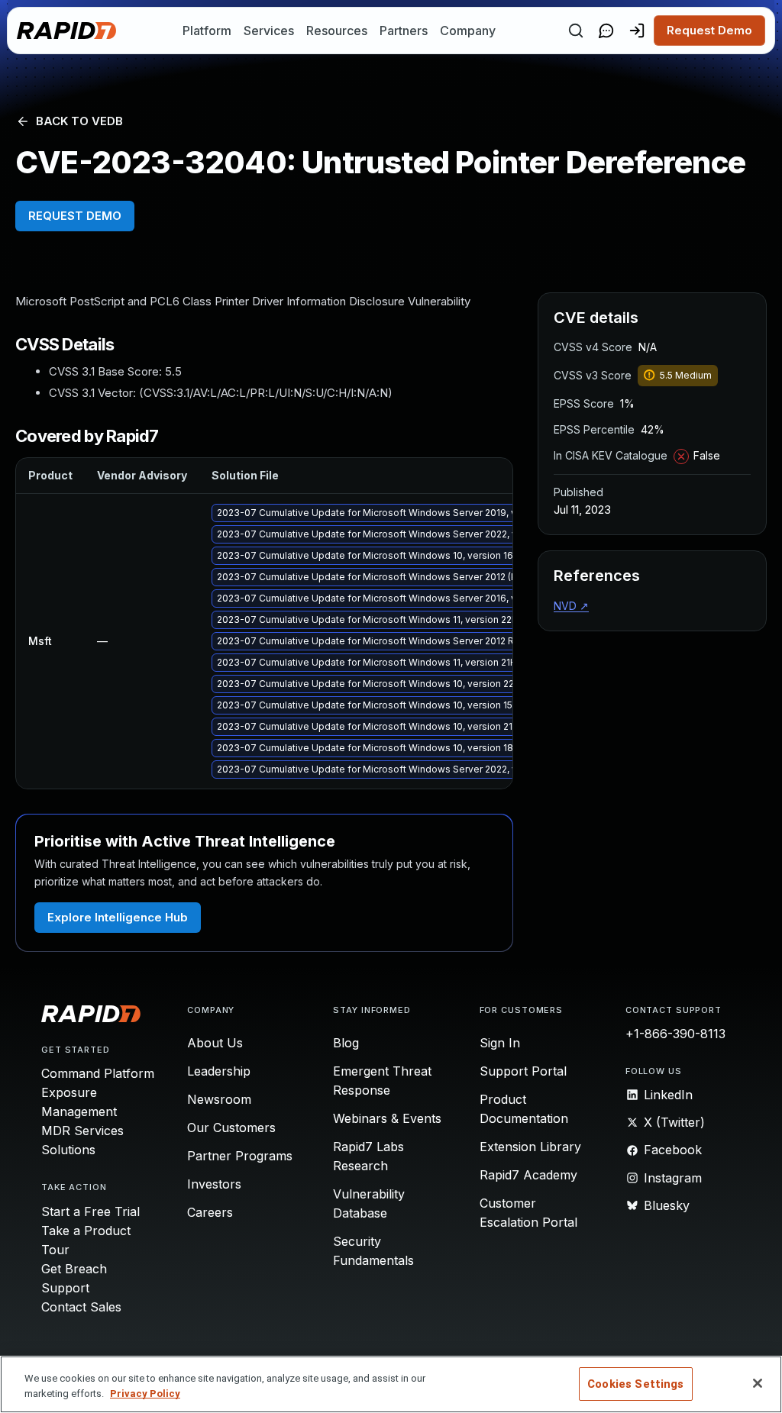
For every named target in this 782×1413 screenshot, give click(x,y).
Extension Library (530, 1146)
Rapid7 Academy (528, 1174)
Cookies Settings (635, 1384)
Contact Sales (81, 1307)
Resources (336, 30)
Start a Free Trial (90, 1211)
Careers (210, 1212)
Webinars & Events (387, 1118)
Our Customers (231, 1127)
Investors (214, 1184)
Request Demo (709, 30)
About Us (215, 1042)
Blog (346, 1042)
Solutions (68, 1149)
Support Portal (523, 1071)
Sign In (500, 1042)
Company (468, 30)
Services (269, 30)
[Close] (757, 1383)
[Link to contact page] (606, 30)
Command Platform (97, 1073)
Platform (207, 30)
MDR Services (82, 1130)
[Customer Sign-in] (637, 30)
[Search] (576, 30)
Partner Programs (239, 1155)
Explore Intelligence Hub (117, 917)
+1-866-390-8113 (675, 1033)
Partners (404, 30)
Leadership (218, 1071)
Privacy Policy (145, 1393)
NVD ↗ (571, 605)
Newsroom (219, 1099)
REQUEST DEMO (74, 215)
